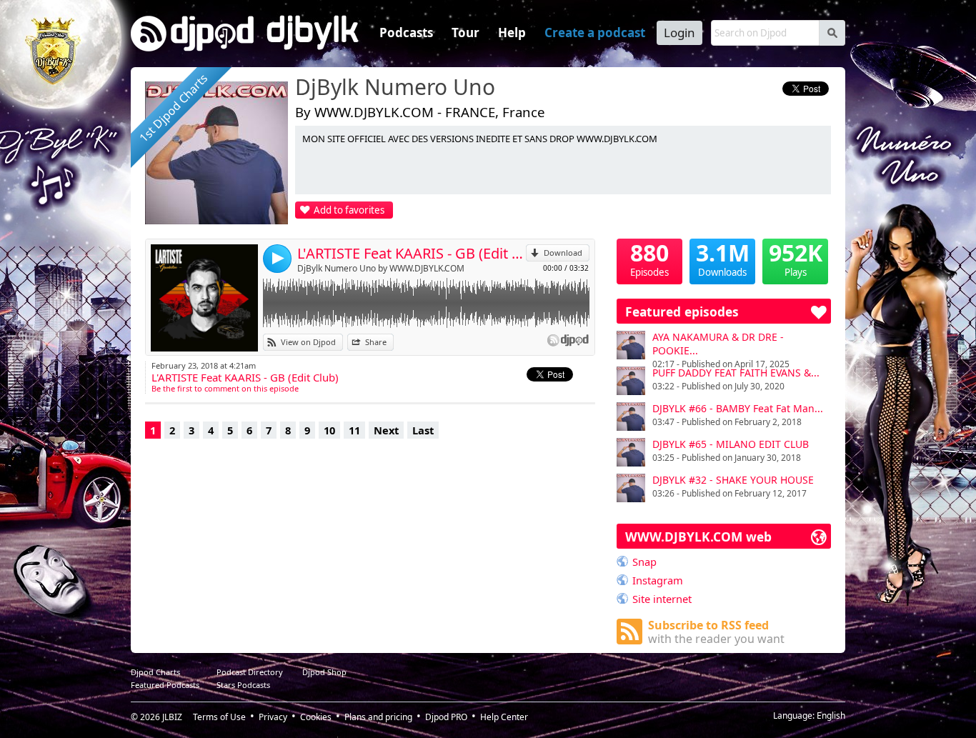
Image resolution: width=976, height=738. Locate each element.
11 (354, 430)
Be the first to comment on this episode (225, 388)
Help (512, 32)
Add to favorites (349, 210)
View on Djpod (308, 341)
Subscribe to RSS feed (716, 632)
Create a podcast (594, 32)
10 (329, 430)
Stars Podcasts (243, 684)
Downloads (723, 259)
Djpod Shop (324, 672)
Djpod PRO (446, 717)
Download (563, 252)
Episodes (649, 259)
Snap (644, 561)
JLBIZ (172, 717)
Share (376, 341)
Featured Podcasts (165, 684)
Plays (795, 259)
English (831, 715)
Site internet (662, 598)
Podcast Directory (249, 672)
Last (423, 430)
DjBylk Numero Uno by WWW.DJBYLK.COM (380, 268)
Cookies (316, 717)
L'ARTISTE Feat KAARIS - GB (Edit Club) (411, 253)
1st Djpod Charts (173, 107)
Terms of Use (219, 717)
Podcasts (406, 32)
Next (386, 430)
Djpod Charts (155, 672)
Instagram (657, 580)
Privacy (273, 717)
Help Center (504, 717)
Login (679, 32)
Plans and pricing (378, 717)
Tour (465, 32)
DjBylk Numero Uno (395, 87)
